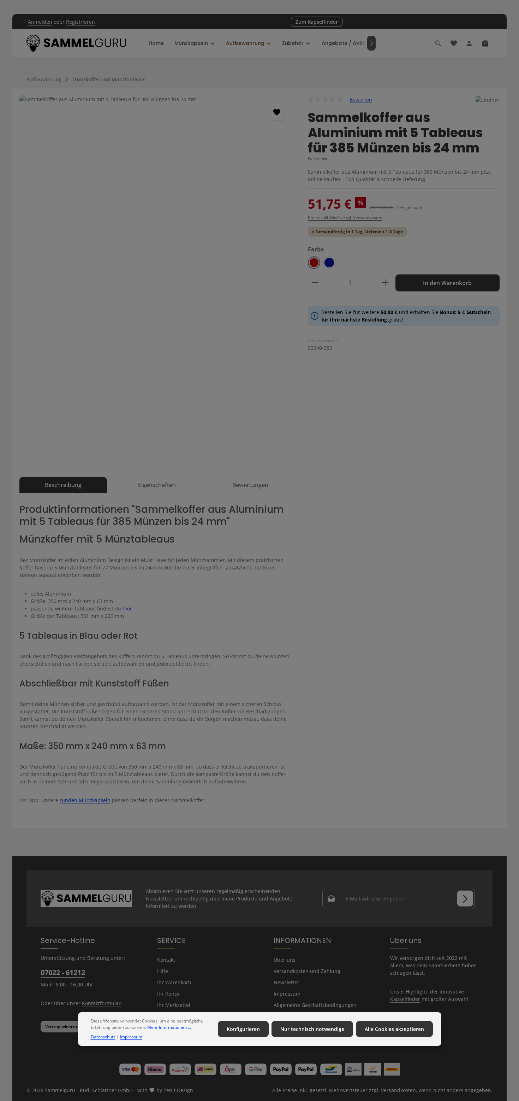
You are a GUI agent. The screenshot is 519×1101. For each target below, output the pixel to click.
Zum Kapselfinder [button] (317, 21)
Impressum (287, 993)
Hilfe (162, 971)
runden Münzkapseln (85, 800)
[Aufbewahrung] (249, 43)
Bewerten (361, 99)
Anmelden (40, 21)
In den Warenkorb (447, 283)
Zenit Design (178, 1090)
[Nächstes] (371, 43)
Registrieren (80, 21)
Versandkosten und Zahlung (307, 971)
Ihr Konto (168, 993)
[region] (156, 278)
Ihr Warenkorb (174, 982)
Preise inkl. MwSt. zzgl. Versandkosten (345, 218)
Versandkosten (398, 1090)
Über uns (285, 959)
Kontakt (166, 959)
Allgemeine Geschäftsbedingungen (315, 1005)
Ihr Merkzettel (173, 1005)
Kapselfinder (405, 999)
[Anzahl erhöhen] (385, 282)
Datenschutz (103, 1037)
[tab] (63, 485)
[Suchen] (438, 43)
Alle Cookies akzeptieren (394, 1029)
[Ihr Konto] (469, 43)
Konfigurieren (243, 1029)
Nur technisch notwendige (312, 1029)
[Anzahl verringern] (315, 282)
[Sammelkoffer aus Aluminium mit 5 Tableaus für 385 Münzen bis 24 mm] (156, 278)
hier (127, 608)
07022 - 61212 (63, 972)
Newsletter (286, 982)
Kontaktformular (101, 1003)
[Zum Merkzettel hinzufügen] (277, 112)
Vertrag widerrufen (64, 1027)
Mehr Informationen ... (169, 1028)
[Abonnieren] (465, 898)
